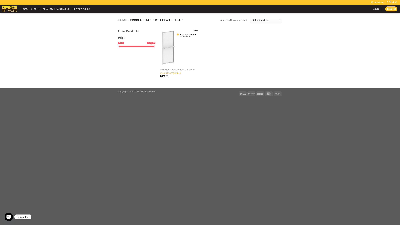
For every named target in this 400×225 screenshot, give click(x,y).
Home (25, 9)
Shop (34, 9)
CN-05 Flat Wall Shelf (170, 73)
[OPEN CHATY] (9, 217)
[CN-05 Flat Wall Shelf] (179, 48)
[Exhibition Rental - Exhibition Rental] (9, 9)
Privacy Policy (81, 9)
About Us (48, 9)
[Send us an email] (396, 2)
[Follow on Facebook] (387, 2)
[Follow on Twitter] (393, 2)
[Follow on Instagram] (390, 2)
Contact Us (63, 9)
